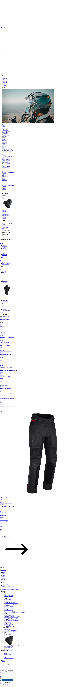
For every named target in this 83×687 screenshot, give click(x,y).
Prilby (1, 243)
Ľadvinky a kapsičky (5, 311)
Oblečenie (2, 251)
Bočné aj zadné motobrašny (6, 310)
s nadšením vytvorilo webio (15, 589)
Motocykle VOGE (4, 580)
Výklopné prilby (4, 246)
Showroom (3, 578)
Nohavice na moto (4, 254)
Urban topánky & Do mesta (6, 263)
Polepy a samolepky (5, 282)
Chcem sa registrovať (3, 686)
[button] (7, 684)
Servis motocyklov (4, 579)
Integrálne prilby (4, 245)
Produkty (3, 661)
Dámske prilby (4, 271)
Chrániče (2, 297)
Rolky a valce (4, 308)
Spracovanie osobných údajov (6, 586)
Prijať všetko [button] (7, 680)
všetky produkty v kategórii (7, 599)
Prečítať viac (10, 671)
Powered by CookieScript (7, 685)
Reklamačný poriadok (5, 585)
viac (2, 257)
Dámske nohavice (4, 273)
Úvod (3, 236)
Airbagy (3, 299)
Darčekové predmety (5, 281)
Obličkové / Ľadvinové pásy (6, 301)
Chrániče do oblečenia (5, 300)
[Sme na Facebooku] (3, 570)
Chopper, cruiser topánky (5, 264)
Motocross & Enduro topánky (6, 265)
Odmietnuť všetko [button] (7, 682)
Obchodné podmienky (5, 584)
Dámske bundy (4, 272)
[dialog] (7, 674)
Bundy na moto (4, 253)
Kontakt (3, 582)
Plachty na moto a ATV (5, 280)
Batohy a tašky (4, 309)
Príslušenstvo (4, 184)
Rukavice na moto (4, 255)
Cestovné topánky (4, 262)
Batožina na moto (4, 306)
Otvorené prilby (4, 247)
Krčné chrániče (4, 302)
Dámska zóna (4, 171)
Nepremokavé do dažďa (5, 256)
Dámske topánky (4, 274)
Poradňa (3, 581)
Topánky (3, 155)
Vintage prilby (4, 248)
